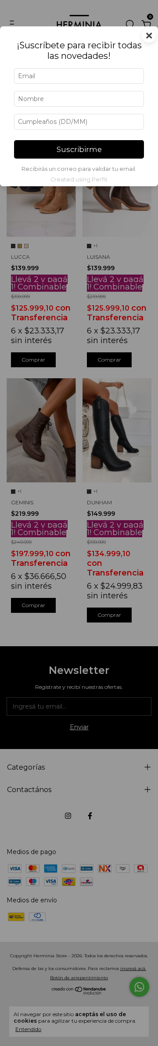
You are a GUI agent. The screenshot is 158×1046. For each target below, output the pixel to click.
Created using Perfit (79, 179)
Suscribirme (79, 149)
